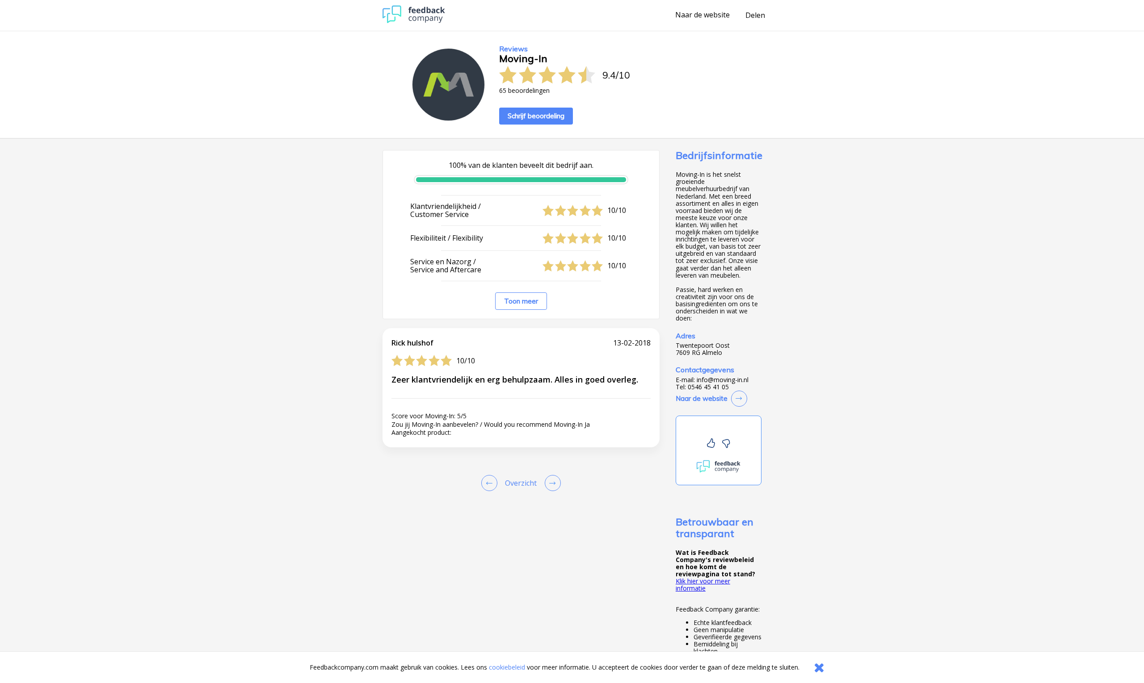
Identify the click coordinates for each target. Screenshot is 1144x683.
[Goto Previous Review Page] (491, 483)
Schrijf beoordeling (536, 116)
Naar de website (702, 15)
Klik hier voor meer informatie (703, 584)
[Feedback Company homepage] (414, 21)
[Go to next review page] (551, 483)
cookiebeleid (507, 667)
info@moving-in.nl (723, 379)
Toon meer (521, 301)
